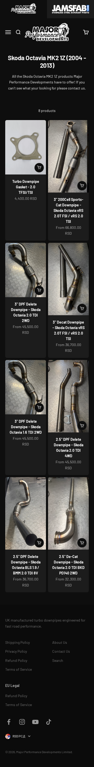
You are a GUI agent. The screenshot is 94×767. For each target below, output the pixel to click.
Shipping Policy (17, 642)
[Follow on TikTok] (48, 721)
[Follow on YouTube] (35, 721)
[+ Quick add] (39, 167)
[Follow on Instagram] (22, 721)
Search (57, 660)
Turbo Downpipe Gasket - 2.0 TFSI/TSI (25, 187)
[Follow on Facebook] (8, 721)
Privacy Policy (16, 651)
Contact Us (61, 651)
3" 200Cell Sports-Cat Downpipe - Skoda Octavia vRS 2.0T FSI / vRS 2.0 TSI (68, 210)
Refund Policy (16, 660)
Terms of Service (18, 669)
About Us (59, 642)
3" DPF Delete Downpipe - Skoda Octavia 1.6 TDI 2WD (26, 427)
